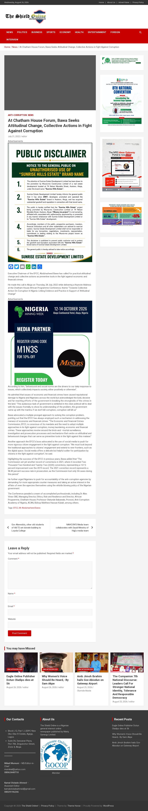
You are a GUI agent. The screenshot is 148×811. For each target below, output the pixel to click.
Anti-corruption (17, 115)
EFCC (15, 508)
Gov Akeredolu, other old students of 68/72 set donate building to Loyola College (28, 527)
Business (37, 32)
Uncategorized (14, 669)
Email (11, 606)
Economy (65, 32)
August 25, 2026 (84, 687)
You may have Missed (20, 648)
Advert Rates (124, 2)
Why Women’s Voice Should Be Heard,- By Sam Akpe (55, 680)
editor (24, 136)
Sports (51, 32)
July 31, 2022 (14, 136)
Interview (12, 39)
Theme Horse (74, 805)
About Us (111, 2)
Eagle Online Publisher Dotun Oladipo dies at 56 (21, 680)
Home (101, 2)
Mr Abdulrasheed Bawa (29, 508)
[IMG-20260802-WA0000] (50, 302)
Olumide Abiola (84, 691)
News (10, 32)
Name (11, 593)
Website (12, 619)
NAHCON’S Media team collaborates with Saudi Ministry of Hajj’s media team (72, 527)
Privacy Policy (138, 2)
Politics (22, 32)
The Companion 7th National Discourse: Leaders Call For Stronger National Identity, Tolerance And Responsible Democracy (125, 687)
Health (79, 32)
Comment (13, 558)
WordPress (108, 805)
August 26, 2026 (14, 687)
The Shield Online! (30, 805)
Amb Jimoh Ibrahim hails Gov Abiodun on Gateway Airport (90, 680)
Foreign (115, 32)
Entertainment (97, 32)
